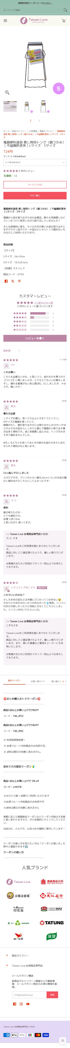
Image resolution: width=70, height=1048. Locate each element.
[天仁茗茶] (52, 895)
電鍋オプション (47, 131)
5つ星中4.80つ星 (43, 302)
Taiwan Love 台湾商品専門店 (15, 1027)
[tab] (14, 682)
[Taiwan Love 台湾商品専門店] (33, 20)
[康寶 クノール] (52, 936)
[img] (10, 360)
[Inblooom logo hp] (18, 909)
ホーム (6, 131)
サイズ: (15, 156)
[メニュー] (5, 20)
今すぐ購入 (35, 195)
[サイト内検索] (65, 10)
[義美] (52, 882)
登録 (52, 994)
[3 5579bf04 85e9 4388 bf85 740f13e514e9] (52, 909)
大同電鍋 (33, 131)
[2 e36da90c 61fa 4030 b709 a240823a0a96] (18, 923)
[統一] (18, 936)
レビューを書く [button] (35, 338)
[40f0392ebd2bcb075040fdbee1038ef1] (18, 895)
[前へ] (6, 64)
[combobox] (32, 10)
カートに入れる (35, 184)
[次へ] (64, 64)
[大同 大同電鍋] (52, 923)
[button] (64, 20)
